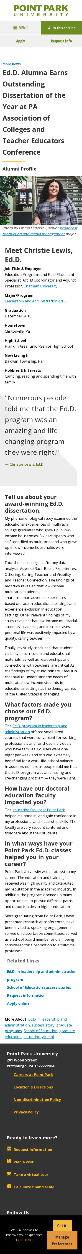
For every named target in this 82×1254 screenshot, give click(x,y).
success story (43, 1025)
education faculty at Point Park (39, 809)
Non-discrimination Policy (37, 1099)
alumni (48, 1036)
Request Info (61, 41)
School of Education (40, 1030)
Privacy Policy (26, 1112)
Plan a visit (24, 1162)
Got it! (62, 1225)
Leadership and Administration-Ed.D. (36, 301)
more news (12, 64)
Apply (20, 41)
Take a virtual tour (31, 1174)
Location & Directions (33, 1087)
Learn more (24, 1239)
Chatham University (40, 286)
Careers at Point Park (33, 1074)
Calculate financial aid (34, 1187)
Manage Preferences (62, 1240)
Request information (33, 1149)
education (31, 1036)
